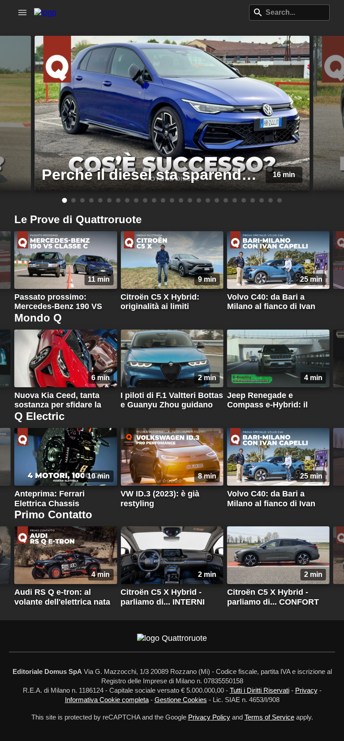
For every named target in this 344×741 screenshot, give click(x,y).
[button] (22, 12)
